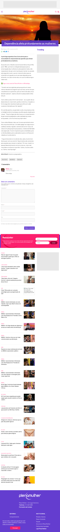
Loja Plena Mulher (41, 528)
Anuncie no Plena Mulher (43, 524)
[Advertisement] (30, 4)
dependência (12, 159)
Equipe (38, 521)
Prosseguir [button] (15, 528)
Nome (2, 204)
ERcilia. (7, 169)
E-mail (3, 210)
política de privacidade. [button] (8, 524)
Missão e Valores (41, 517)
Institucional (40, 514)
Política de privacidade (42, 526)
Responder (32, 176)
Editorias (13, 514)
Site (2, 217)
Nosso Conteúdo (40, 519)
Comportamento (14, 517)
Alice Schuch (4, 159)
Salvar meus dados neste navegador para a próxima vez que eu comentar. (17, 223)
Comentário (4, 188)
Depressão (19, 159)
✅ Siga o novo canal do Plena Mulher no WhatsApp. (15, 83)
